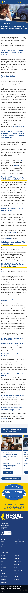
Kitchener (3, 567)
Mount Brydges (18, 570)
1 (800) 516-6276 (17, 2)
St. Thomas (4, 576)
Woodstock (4, 582)
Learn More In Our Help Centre (11, 478)
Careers (3, 546)
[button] (24, 2)
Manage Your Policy (19, 541)
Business (16, 539)
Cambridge (17, 558)
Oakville (3, 573)
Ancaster (3, 555)
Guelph (2, 564)
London (16, 567)
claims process (4, 271)
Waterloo (16, 579)
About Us (3, 541)
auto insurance (17, 165)
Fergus (2, 561)
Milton (2, 570)
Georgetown (17, 561)
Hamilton (16, 564)
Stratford (16, 576)
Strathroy (3, 579)
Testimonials (17, 544)
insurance (20, 160)
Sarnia (15, 573)
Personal (3, 539)
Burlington (3, 558)
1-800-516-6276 (14, 507)
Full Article (8, 472)
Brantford (16, 555)
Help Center (4, 544)
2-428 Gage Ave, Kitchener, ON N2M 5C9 (5, 527)
